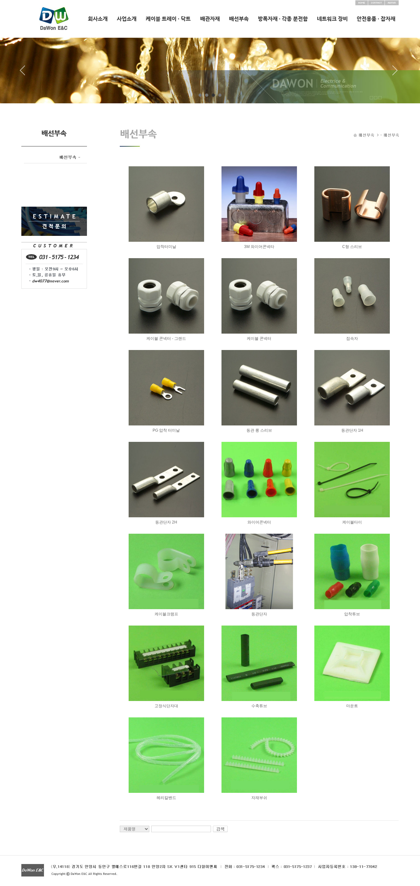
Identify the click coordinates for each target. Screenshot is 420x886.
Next (395, 72)
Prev (25, 72)
